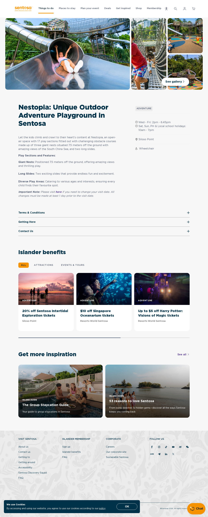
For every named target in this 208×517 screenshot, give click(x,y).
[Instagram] (159, 447)
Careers (110, 447)
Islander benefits (71, 452)
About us (23, 447)
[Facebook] (152, 447)
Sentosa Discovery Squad (32, 473)
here (59, 192)
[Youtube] (173, 447)
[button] (166, 9)
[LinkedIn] (166, 454)
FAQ (20, 478)
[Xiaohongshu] (152, 454)
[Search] (175, 9)
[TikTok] (166, 447)
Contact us (24, 452)
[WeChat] (187, 447)
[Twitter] (173, 454)
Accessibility (25, 468)
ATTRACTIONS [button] (43, 265)
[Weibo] (180, 447)
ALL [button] (23, 265)
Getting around (26, 462)
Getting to (24, 457)
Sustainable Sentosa (117, 457)
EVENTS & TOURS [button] (72, 265)
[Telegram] (159, 454)
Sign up (66, 447)
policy (102, 508)
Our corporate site (116, 452)
